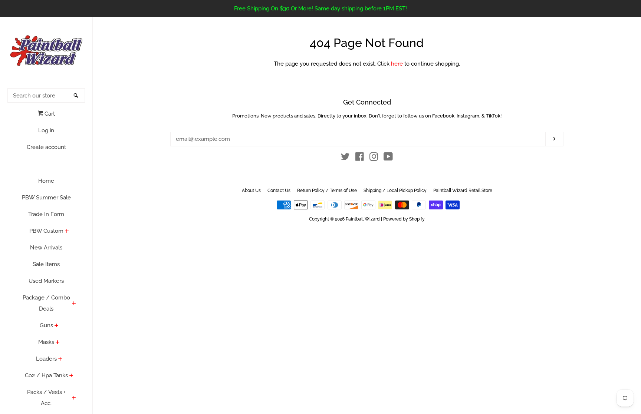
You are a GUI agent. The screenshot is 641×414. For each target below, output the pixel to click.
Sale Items (46, 264)
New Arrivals (46, 247)
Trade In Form (46, 214)
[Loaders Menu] (60, 359)
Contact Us (278, 190)
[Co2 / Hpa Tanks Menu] (71, 376)
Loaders (46, 358)
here (397, 63)
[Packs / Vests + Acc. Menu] (74, 398)
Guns (46, 325)
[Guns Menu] (56, 326)
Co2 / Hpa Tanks (46, 375)
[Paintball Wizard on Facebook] (359, 158)
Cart (49, 113)
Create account (46, 147)
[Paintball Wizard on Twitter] (345, 158)
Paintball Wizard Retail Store (462, 190)
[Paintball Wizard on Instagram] (373, 158)
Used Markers (46, 281)
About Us (251, 190)
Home (46, 181)
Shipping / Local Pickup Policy (395, 190)
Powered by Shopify (404, 219)
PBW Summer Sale (46, 197)
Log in (46, 130)
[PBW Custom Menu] (66, 231)
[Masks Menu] (57, 343)
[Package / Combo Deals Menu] (74, 304)
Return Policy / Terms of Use (327, 190)
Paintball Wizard (363, 219)
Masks (46, 342)
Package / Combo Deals (46, 303)
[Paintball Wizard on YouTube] (388, 158)
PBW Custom (46, 231)
